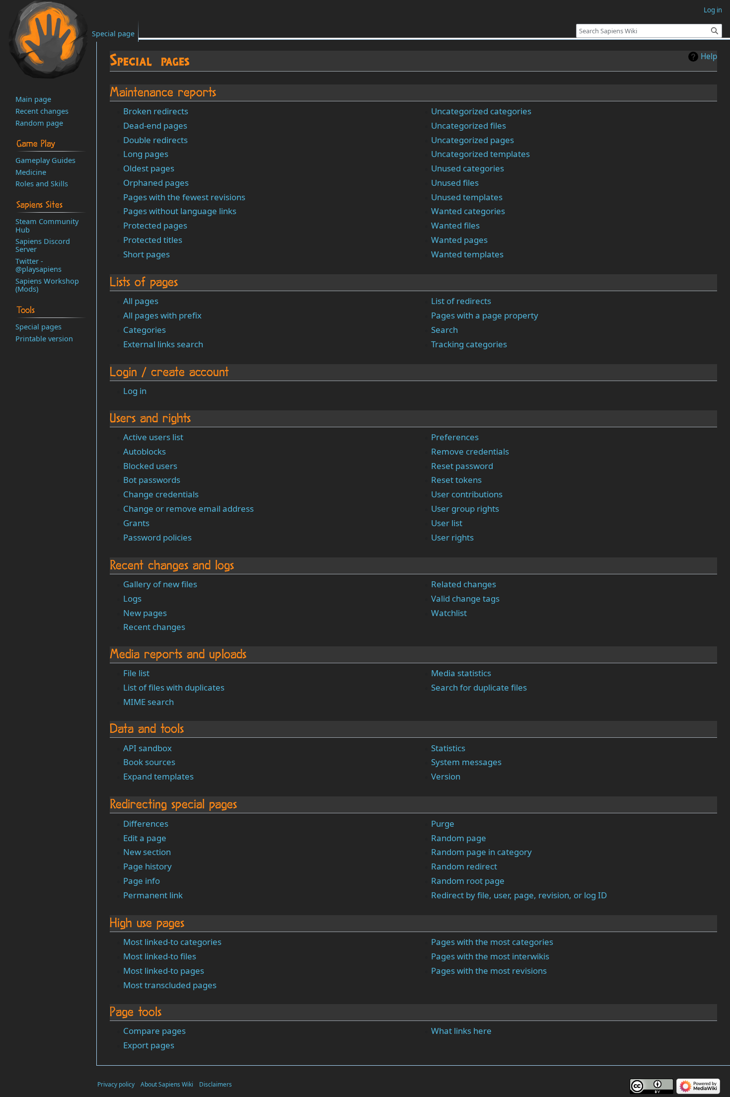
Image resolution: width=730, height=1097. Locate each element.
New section (147, 852)
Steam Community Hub (46, 225)
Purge (442, 823)
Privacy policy (116, 1084)
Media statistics (461, 673)
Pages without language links (179, 211)
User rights (452, 537)
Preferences (455, 437)
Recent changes (154, 626)
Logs (132, 598)
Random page (458, 838)
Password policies (157, 537)
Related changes (463, 584)
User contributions (467, 494)
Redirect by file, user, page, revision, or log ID (519, 895)
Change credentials (161, 494)
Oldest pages (148, 168)
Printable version (44, 338)
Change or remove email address (188, 508)
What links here (461, 1030)
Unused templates (467, 197)
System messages (466, 762)
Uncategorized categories (481, 111)
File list (136, 673)
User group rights (465, 508)
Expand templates (158, 776)
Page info (141, 880)
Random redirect (464, 866)
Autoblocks (144, 451)
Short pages (146, 254)
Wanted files (455, 225)
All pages (140, 301)
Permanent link (153, 895)
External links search (163, 344)
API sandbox (147, 748)
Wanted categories (468, 211)
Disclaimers (215, 1084)
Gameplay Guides (45, 160)
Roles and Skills (41, 183)
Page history (147, 866)
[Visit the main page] (48, 39)
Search (444, 329)
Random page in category (481, 852)
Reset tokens (456, 479)
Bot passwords (151, 479)
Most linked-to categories (172, 941)
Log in (134, 390)
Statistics (448, 748)
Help (709, 57)
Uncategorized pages (472, 140)
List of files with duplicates (173, 687)
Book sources (149, 762)
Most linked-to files (159, 956)
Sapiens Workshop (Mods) (47, 285)
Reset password (462, 465)
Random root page (468, 880)
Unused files (455, 182)
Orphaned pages (156, 182)
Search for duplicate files (479, 687)
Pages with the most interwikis (490, 956)
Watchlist (449, 613)
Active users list (153, 437)
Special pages (38, 326)
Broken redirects (155, 111)
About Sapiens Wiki (167, 1084)
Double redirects (155, 140)
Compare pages (154, 1030)
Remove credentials (470, 451)
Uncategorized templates (480, 153)
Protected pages (155, 225)
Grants (136, 523)
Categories (144, 329)
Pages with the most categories (492, 941)
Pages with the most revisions (489, 970)
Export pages (148, 1045)
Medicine (30, 172)
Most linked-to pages (163, 970)
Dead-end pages (155, 125)
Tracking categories (469, 344)
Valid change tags (465, 598)
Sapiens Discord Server (42, 245)
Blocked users (150, 465)
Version (445, 776)
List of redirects (461, 301)
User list (446, 523)
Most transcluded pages (170, 985)
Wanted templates (467, 254)
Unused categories (467, 168)
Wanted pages (459, 239)
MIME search (148, 701)
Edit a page (144, 838)
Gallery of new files (160, 584)
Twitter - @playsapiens (38, 265)
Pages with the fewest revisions (184, 197)
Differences (145, 823)
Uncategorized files (468, 125)
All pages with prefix (162, 315)
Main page (33, 99)
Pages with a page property (484, 315)
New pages (145, 613)
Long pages (145, 153)
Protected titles (152, 239)
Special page (113, 33)
